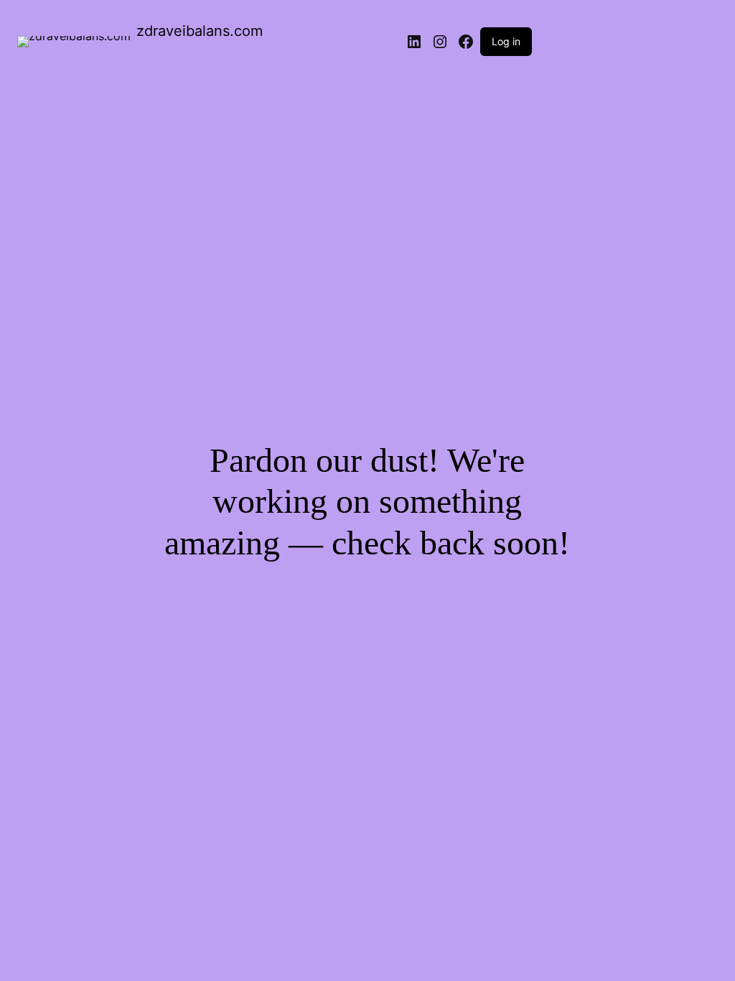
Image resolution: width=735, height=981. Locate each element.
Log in (506, 41)
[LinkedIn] (414, 41)
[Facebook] (465, 41)
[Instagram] (440, 41)
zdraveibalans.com (199, 30)
